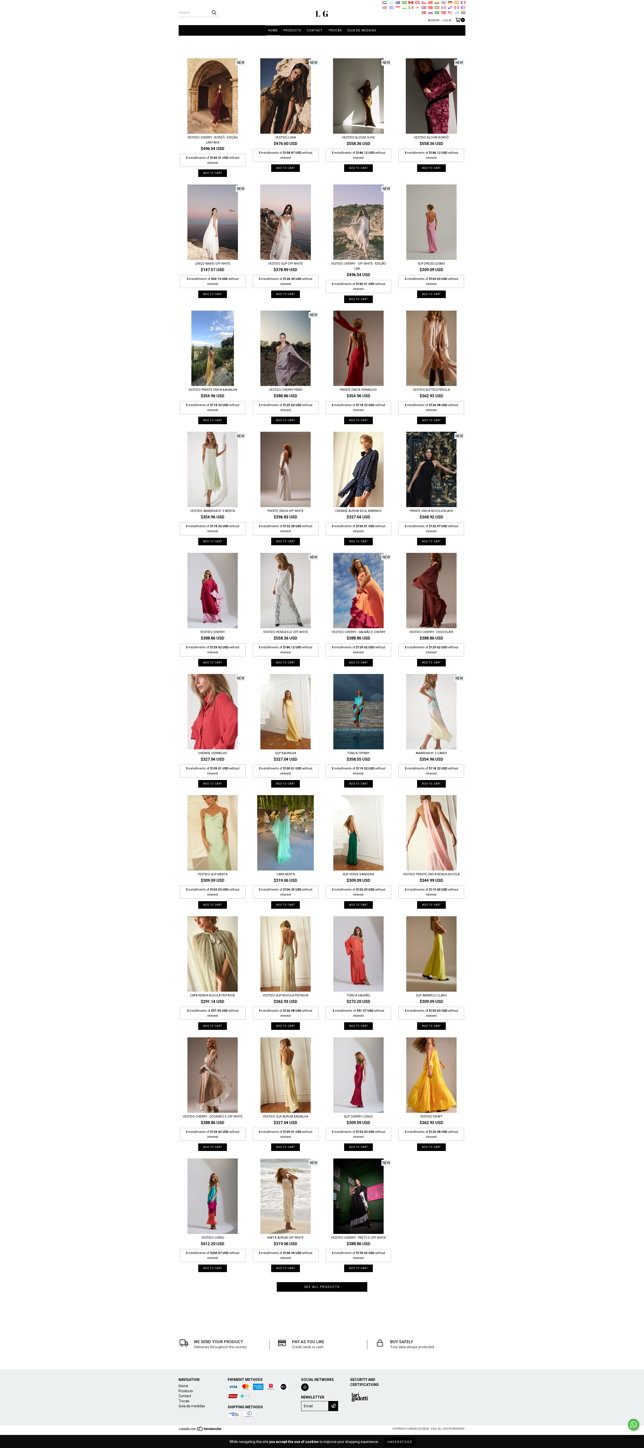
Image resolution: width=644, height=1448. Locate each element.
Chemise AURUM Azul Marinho (358, 511)
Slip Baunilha (285, 753)
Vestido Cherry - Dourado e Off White (213, 1116)
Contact (315, 30)
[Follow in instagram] (305, 1387)
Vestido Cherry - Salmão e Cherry (358, 632)
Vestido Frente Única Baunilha (212, 390)
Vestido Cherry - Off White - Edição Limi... (358, 266)
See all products (322, 1287)
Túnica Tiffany (358, 753)
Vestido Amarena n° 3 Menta (212, 511)
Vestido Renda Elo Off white (285, 632)
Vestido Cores (212, 1237)
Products (292, 30)
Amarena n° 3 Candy (431, 753)
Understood (399, 1442)
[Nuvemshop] (201, 1430)
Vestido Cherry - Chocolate (431, 632)
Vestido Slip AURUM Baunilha (285, 1116)
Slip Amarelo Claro (431, 995)
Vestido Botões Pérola (431, 390)
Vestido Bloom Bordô (431, 137)
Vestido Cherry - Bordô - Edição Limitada (212, 140)
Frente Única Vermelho (358, 390)
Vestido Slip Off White (285, 263)
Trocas (335, 30)
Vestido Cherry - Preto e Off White (358, 1237)
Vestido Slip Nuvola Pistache (286, 995)
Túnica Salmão (358, 995)
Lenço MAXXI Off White (212, 263)
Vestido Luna (285, 137)
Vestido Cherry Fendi (285, 390)
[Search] (214, 12)
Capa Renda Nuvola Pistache (212, 995)
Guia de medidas (361, 30)
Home (273, 30)
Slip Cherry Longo (358, 1116)
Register (433, 20)
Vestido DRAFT (431, 1116)
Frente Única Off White (285, 511)
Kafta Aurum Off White (285, 1237)
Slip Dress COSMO (431, 263)
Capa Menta (285, 874)
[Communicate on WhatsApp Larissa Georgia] (633, 1424)
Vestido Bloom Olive (358, 137)
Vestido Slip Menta (212, 874)
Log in (446, 20)
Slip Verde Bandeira (358, 874)
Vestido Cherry (212, 632)
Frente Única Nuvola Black (431, 511)
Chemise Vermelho (212, 753)
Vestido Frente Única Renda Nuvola (431, 874)
